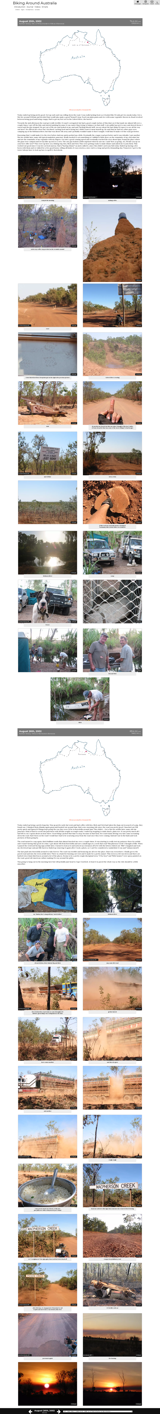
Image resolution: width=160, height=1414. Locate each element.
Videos (38, 7)
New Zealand (83, 110)
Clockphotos (30, 9)
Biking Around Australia (35, 3)
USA (70, 110)
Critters (17, 9)
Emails (45, 7)
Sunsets (37, 9)
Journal (30, 7)
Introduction (19, 7)
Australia (75, 110)
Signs (22, 9)
